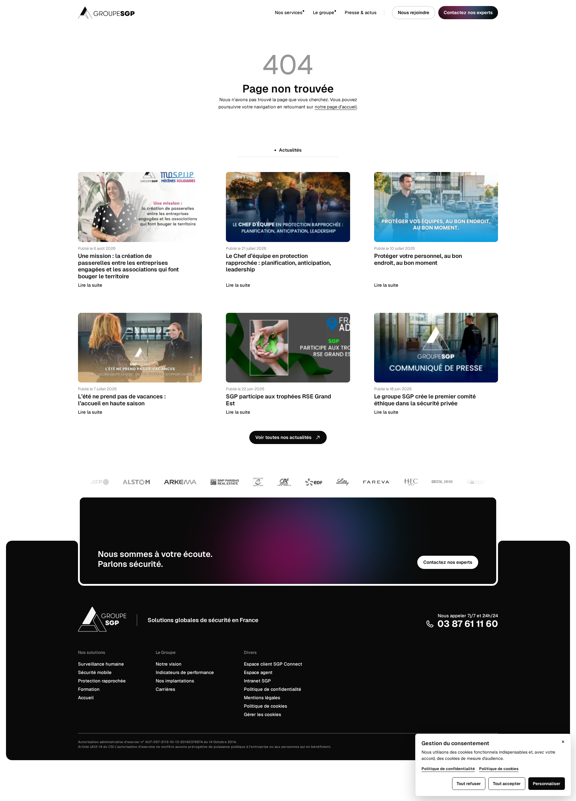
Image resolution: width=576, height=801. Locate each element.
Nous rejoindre (413, 12)
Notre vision (169, 664)
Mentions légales (262, 697)
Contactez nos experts (468, 12)
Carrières (165, 689)
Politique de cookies (265, 706)
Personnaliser (546, 783)
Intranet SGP (257, 681)
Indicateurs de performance (185, 672)
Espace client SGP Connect (273, 664)
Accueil (86, 697)
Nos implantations (175, 681)
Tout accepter (507, 783)
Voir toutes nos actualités (283, 437)
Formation (89, 689)
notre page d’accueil (336, 107)
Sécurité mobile (95, 672)
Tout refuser (469, 783)
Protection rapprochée (102, 681)
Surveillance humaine (101, 664)
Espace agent (258, 672)
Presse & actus (360, 12)
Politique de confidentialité (272, 689)
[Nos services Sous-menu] (307, 13)
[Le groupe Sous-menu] (339, 13)
